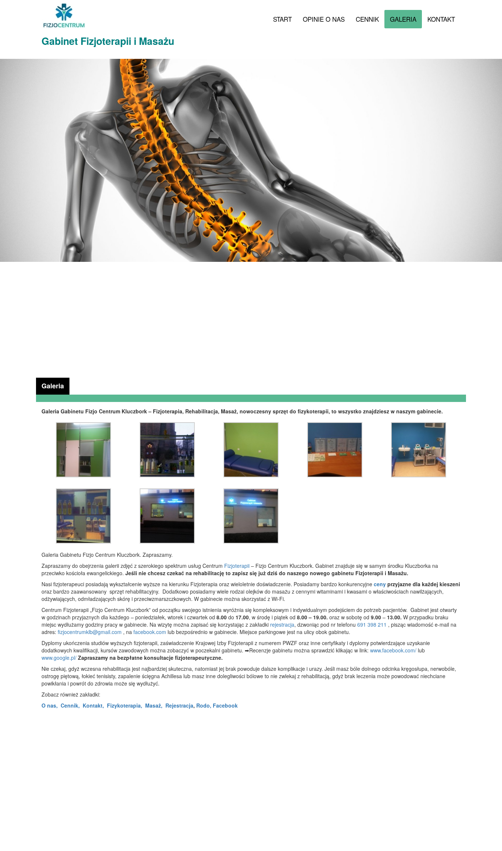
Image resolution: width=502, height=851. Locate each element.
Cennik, (70, 705)
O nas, (50, 705)
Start (282, 19)
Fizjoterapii (237, 565)
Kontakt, (93, 705)
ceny (380, 584)
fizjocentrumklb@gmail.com (90, 631)
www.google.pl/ (59, 657)
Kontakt (441, 19)
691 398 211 (372, 624)
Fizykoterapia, (124, 705)
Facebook (225, 705)
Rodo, (203, 705)
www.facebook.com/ (393, 650)
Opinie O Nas (324, 19)
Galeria (403, 19)
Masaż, (153, 705)
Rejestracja (179, 705)
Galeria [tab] (53, 386)
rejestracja (282, 624)
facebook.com (150, 631)
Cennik (367, 19)
